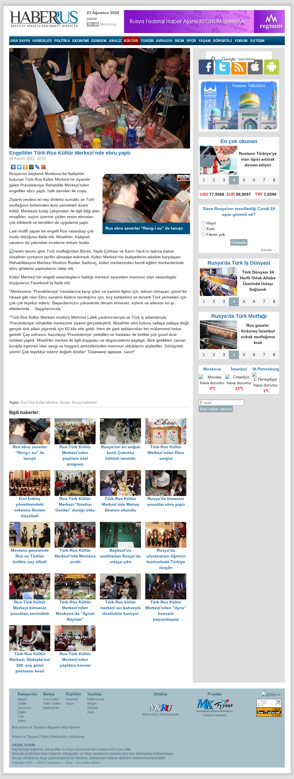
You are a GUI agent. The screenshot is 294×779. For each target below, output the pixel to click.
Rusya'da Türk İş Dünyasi (239, 263)
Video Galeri (51, 703)
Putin (45, 737)
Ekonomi (80, 41)
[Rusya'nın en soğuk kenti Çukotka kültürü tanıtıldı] (122, 421)
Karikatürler (51, 707)
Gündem (99, 41)
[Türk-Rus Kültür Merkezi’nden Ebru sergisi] (167, 421)
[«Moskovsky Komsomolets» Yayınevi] (160, 705)
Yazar (70, 703)
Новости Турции (25, 737)
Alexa (69, 762)
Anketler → (268, 250)
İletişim (92, 703)
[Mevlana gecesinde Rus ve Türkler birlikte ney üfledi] (32, 524)
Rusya (65, 403)
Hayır (211, 223)
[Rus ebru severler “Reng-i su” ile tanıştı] (32, 421)
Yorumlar (72, 699)
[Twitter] (19, 167)
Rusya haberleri (84, 403)
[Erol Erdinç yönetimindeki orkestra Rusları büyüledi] (32, 473)
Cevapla (238, 242)
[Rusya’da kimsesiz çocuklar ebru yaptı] (167, 473)
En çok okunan (238, 141)
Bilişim (22, 699)
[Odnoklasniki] (25, 167)
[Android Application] (271, 67)
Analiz (115, 41)
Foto (21, 716)
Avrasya (164, 41)
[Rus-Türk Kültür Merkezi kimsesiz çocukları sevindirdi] (32, 576)
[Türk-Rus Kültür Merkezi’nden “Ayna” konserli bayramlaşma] (167, 576)
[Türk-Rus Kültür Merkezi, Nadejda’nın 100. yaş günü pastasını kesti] (32, 628)
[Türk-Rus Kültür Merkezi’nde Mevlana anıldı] (77, 524)
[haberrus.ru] (45, 19)
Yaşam (204, 41)
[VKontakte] (13, 167)
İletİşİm (257, 41)
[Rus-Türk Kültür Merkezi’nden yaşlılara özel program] (77, 421)
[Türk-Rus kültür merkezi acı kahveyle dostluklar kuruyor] (122, 576)
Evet (210, 229)
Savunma (24, 707)
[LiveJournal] (37, 167)
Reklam (92, 707)
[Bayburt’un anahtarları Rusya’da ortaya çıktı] (122, 524)
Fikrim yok (215, 234)
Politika (62, 41)
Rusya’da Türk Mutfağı (239, 316)
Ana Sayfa (20, 41)
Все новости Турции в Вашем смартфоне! (46, 727)
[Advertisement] (99, 376)
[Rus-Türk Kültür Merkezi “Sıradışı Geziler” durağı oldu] (77, 473)
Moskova (77, 737)
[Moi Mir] (31, 167)
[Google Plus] (43, 167)
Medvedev (59, 737)
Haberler (42, 41)
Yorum (241, 41)
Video (22, 720)
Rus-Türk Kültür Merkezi (39, 403)
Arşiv (90, 712)
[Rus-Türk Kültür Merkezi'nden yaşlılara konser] (77, 628)
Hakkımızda (95, 699)
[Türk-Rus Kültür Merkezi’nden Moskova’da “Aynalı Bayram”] (77, 576)
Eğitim (22, 712)
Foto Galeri (51, 699)
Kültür (131, 41)
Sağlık (22, 703)
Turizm (147, 41)
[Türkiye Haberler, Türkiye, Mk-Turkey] (214, 705)
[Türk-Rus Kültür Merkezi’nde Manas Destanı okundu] (122, 473)
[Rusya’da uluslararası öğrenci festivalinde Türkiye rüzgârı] (167, 524)
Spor (191, 41)
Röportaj (222, 41)
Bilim (179, 41)
